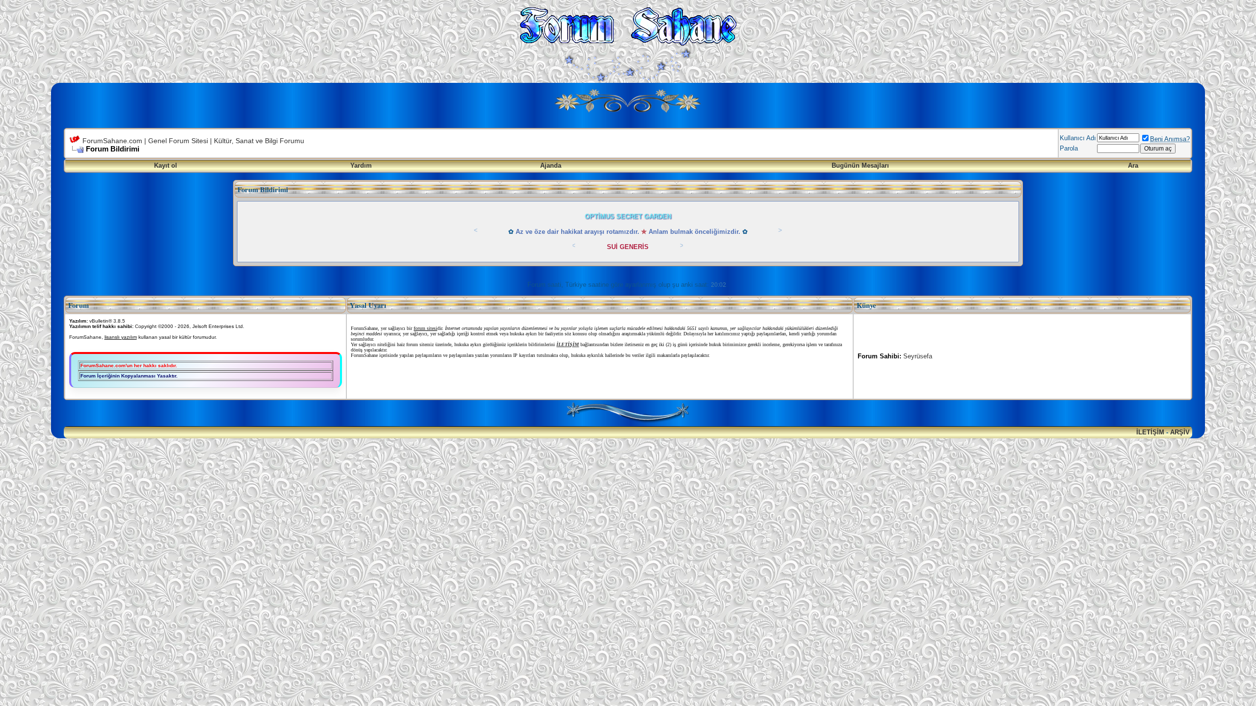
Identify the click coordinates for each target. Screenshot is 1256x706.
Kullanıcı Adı (1078, 138)
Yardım (361, 165)
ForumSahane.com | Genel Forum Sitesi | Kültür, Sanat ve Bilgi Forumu (193, 141)
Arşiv (1180, 432)
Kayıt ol (165, 165)
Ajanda (550, 165)
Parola (1069, 148)
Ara (1133, 165)
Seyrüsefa (917, 356)
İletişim (1150, 432)
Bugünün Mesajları (860, 165)
